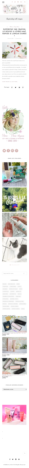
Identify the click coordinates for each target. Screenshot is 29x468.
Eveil (19, 286)
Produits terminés (8, 301)
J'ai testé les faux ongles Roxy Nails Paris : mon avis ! (14, 333)
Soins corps (14, 306)
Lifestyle (5, 291)
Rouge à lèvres (16, 26)
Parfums (18, 296)
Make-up (11, 26)
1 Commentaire (18, 38)
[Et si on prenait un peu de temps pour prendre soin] (14, 225)
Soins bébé (6, 306)
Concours (13, 286)
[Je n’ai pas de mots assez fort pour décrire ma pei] (14, 250)
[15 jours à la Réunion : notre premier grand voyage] (14, 199)
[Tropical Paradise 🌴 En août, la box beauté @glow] (14, 174)
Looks (12, 291)
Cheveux (5, 286)
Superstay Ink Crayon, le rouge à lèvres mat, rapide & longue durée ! (14, 33)
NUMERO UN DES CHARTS (9, 315)
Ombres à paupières (8, 296)
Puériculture (19, 301)
